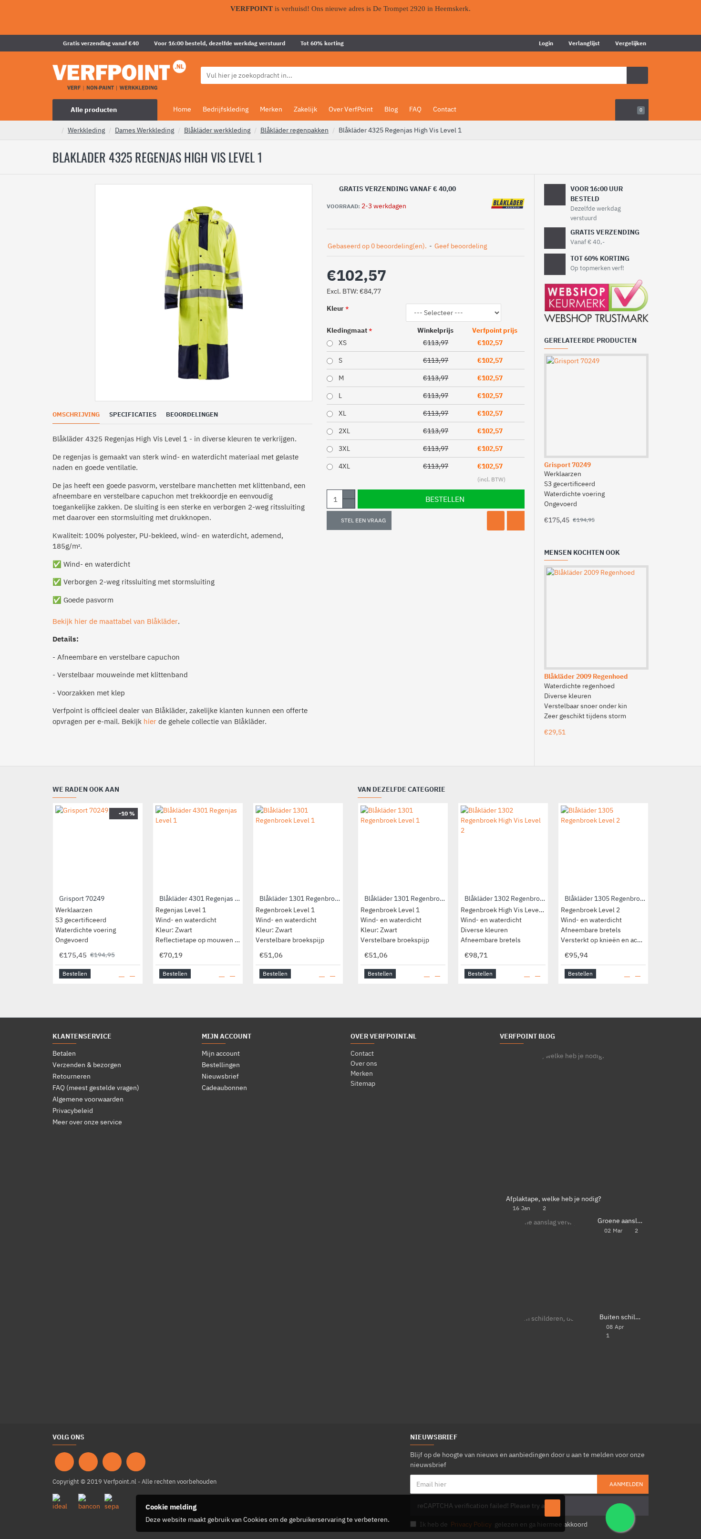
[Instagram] (88, 1461)
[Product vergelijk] (516, 520)
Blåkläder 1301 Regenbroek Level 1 (299, 898)
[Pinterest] (112, 1461)
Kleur (335, 308)
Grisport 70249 (567, 464)
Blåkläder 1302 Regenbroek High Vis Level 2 (505, 898)
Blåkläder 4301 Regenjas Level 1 (199, 898)
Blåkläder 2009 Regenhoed (586, 676)
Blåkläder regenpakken (294, 130)
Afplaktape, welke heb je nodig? (553, 1199)
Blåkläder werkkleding (217, 130)
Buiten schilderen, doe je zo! (620, 1317)
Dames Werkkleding (144, 130)
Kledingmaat (347, 330)
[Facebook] (64, 1461)
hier (150, 721)
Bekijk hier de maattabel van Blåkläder (115, 621)
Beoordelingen (192, 414)
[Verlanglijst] (496, 520)
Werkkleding (86, 130)
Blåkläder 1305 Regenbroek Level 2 (605, 898)
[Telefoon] (135, 1461)
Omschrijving (76, 414)
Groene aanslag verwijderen (620, 1220)
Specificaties (132, 414)
